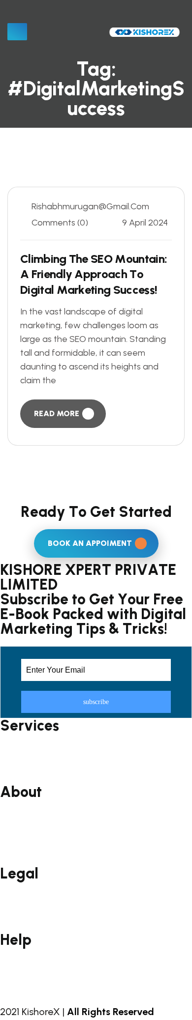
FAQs (10, 962)
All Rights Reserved (110, 1012)
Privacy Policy (25, 912)
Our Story (19, 829)
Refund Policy (26, 927)
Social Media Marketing (46, 748)
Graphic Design (30, 779)
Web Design (23, 764)
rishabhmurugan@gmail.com (90, 206)
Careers (16, 861)
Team (12, 845)
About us (18, 814)
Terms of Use (27, 896)
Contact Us (22, 978)
